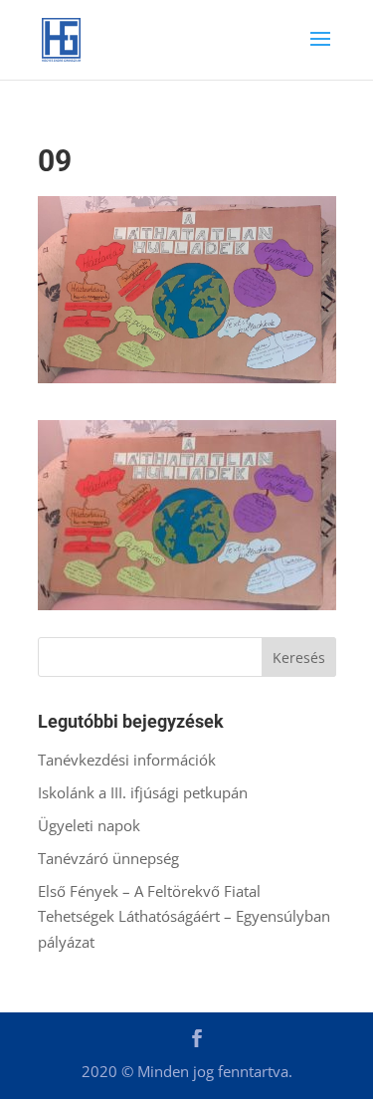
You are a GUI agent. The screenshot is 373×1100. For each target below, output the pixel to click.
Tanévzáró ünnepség (108, 858)
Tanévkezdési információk (127, 760)
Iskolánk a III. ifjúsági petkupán (143, 792)
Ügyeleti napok (89, 825)
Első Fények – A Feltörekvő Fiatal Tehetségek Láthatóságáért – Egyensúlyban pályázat (184, 916)
